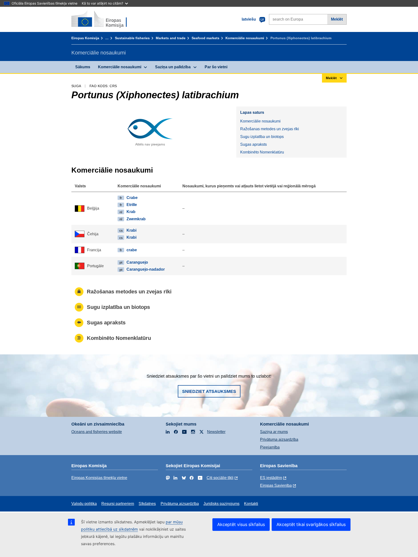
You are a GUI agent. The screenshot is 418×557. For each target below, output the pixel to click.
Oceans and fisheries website (96, 432)
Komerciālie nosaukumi (244, 38)
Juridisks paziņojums (221, 504)
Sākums (82, 67)
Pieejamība (270, 447)
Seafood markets (205, 38)
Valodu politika (84, 504)
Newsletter (216, 432)
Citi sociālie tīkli (220, 478)
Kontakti (251, 504)
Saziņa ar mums (274, 432)
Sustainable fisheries (132, 38)
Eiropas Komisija (85, 38)
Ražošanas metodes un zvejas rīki (269, 129)
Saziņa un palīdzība (173, 67)
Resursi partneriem (117, 504)
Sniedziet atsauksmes (209, 391)
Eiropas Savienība (276, 485)
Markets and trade (171, 38)
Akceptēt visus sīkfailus (241, 524)
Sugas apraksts (253, 144)
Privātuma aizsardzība (279, 439)
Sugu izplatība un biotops (262, 137)
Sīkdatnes (147, 504)
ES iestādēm (271, 478)
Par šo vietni (216, 67)
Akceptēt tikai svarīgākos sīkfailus (311, 524)
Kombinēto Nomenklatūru (262, 152)
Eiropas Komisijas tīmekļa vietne (99, 478)
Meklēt (337, 19)
